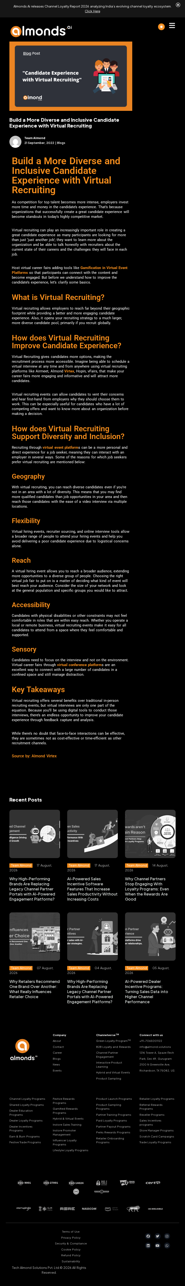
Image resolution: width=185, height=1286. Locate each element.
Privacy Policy (70, 1237)
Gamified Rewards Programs (65, 1110)
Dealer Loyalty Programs (26, 1120)
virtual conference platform (79, 665)
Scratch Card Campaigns (156, 1136)
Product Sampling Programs (108, 1106)
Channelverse (107, 1035)
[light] (161, 26)
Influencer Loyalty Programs (65, 1142)
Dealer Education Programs (21, 1112)
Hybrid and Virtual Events (113, 1072)
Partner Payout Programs (113, 1126)
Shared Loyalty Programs (26, 1104)
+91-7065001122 (150, 1040)
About (57, 1040)
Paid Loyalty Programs (111, 1120)
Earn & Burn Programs (24, 1136)
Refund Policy (70, 1255)
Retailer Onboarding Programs (110, 1140)
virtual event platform (60, 447)
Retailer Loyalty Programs (156, 1098)
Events (57, 1070)
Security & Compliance (70, 1243)
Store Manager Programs (156, 1130)
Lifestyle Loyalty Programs (70, 1150)
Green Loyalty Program (113, 1040)
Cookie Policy (70, 1249)
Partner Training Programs (113, 1114)
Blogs (57, 1058)
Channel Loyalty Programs (27, 1098)
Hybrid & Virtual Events (68, 1118)
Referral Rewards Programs (151, 1106)
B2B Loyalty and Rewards (113, 1046)
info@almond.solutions (155, 1046)
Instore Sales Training (67, 1124)
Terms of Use (70, 1231)
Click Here (92, 11)
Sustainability (71, 1261)
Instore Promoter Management (64, 1132)
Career (57, 1052)
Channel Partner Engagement (107, 1054)
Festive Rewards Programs (64, 1100)
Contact (58, 1046)
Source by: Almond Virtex (34, 756)
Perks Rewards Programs (113, 1132)
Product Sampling (108, 1078)
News (56, 1064)
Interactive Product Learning (109, 1064)
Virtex (69, 371)
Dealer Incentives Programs (21, 1128)
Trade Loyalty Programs (155, 1142)
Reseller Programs (152, 1114)
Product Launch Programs (114, 1098)
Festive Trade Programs (25, 1142)
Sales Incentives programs (150, 1122)
